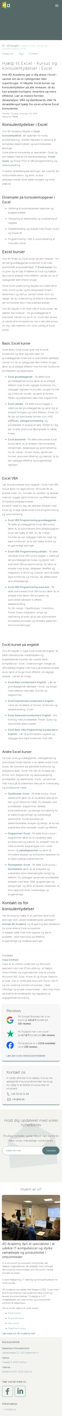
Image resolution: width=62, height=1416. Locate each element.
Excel (15, 117)
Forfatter (33, 53)
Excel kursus (45, 267)
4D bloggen (13, 46)
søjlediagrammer (28, 850)
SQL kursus (13, 1323)
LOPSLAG (13, 420)
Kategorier (8, 53)
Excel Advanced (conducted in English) (29, 715)
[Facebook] (8, 1391)
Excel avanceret (17, 439)
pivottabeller (15, 869)
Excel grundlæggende (20, 376)
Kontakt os (10, 1409)
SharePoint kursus (17, 1328)
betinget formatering (31, 420)
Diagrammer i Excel (19, 833)
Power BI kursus (16, 1318)
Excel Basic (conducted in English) (27, 682)
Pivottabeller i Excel (19, 864)
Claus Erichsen (10, 959)
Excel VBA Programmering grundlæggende (32, 520)
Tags (21, 53)
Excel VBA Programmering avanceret (28, 587)
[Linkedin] (20, 1391)
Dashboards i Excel (18, 793)
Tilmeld (51, 1150)
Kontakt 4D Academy (14, 924)
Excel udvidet (15, 404)
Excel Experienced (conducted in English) (31, 701)
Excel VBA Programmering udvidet (27, 551)
